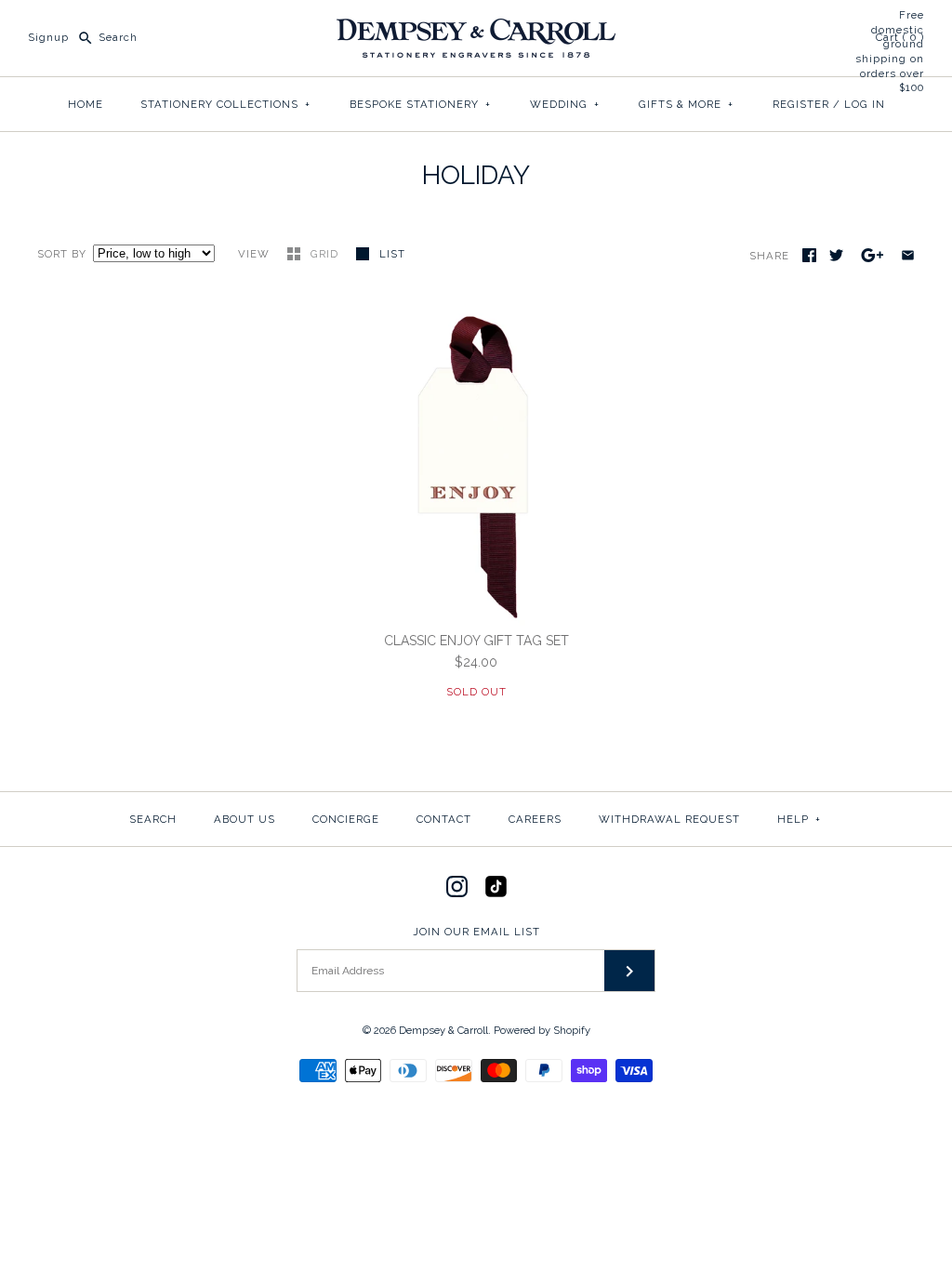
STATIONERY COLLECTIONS (225, 104)
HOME (85, 104)
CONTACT (443, 819)
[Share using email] (908, 255)
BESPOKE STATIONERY (420, 104)
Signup (48, 37)
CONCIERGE (345, 819)
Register (801, 104)
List (392, 253)
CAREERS (535, 819)
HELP (799, 819)
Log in (864, 104)
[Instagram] (457, 886)
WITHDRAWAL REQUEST (669, 819)
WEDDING (565, 104)
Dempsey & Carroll (443, 1030)
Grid (326, 253)
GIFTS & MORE (686, 104)
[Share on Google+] (872, 255)
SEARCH (153, 819)
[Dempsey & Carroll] (476, 28)
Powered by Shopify (542, 1030)
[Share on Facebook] (809, 255)
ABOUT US (244, 819)
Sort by (61, 253)
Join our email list (476, 931)
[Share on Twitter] (836, 255)
